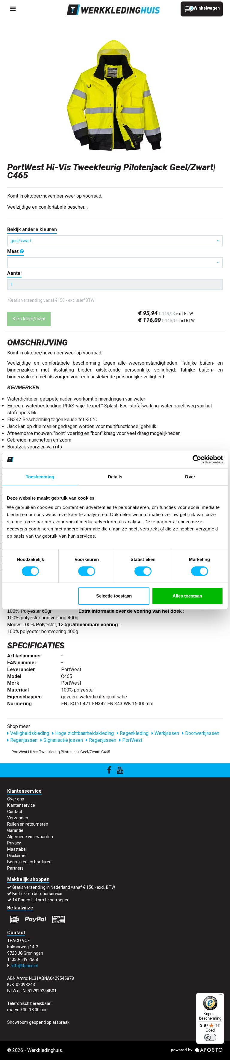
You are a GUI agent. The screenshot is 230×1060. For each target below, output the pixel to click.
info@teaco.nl (24, 965)
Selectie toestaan (114, 595)
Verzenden (17, 817)
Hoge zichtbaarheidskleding (84, 733)
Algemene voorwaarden (30, 836)
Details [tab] (115, 476)
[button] (115, 262)
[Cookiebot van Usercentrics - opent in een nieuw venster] (197, 459)
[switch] (86, 571)
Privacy (14, 843)
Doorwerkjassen (201, 733)
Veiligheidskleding (29, 733)
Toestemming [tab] (40, 476)
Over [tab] (190, 476)
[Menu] (220, 996)
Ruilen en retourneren (27, 824)
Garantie (15, 830)
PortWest (131, 740)
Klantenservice (21, 805)
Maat (13, 251)
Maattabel (17, 849)
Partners (15, 868)
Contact (14, 811)
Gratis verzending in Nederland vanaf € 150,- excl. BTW (63, 887)
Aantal (14, 273)
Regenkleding (134, 733)
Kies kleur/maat (29, 319)
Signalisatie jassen (62, 740)
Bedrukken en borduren (29, 861)
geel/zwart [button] (20, 240)
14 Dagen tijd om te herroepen (40, 899)
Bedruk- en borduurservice (37, 893)
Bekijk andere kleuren (32, 229)
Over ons (15, 799)
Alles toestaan (187, 595)
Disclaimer (17, 855)
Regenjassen (23, 740)
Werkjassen (166, 733)
